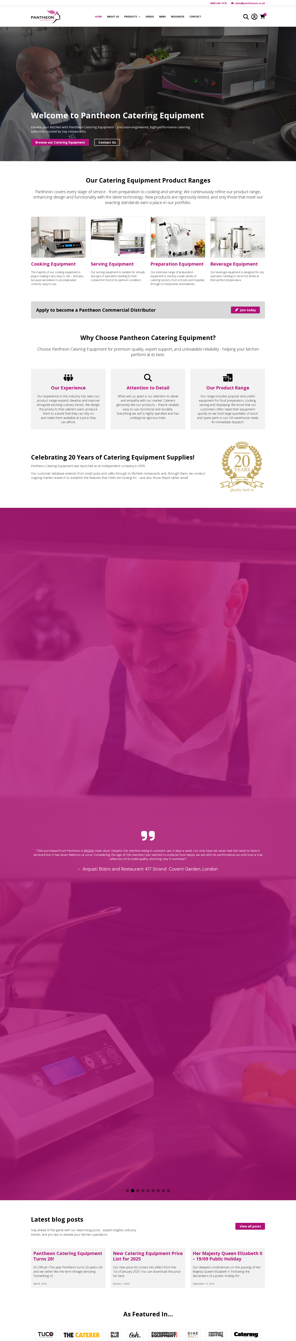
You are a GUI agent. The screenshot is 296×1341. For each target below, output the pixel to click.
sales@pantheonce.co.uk (250, 3)
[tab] (127, 1190)
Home (98, 16)
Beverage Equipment (234, 264)
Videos (150, 16)
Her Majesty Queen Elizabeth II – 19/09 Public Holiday (227, 1256)
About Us (113, 16)
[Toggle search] (246, 17)
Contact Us (107, 142)
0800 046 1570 (218, 3)
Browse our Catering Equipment (60, 142)
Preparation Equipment (177, 264)
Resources (177, 16)
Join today (248, 310)
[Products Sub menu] (139, 17)
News (162, 16)
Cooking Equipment (53, 264)
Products (130, 16)
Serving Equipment (112, 264)
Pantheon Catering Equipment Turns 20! (67, 1256)
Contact (195, 16)
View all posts (250, 1226)
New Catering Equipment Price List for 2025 (148, 1256)
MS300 (89, 851)
